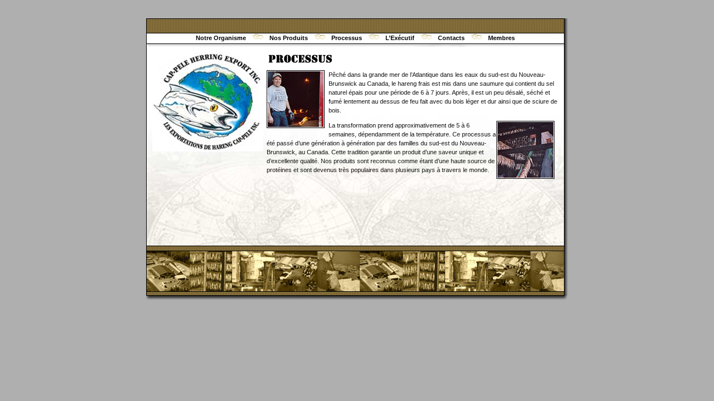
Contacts (451, 38)
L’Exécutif (399, 38)
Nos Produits (288, 38)
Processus (346, 38)
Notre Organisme (221, 38)
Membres (501, 38)
